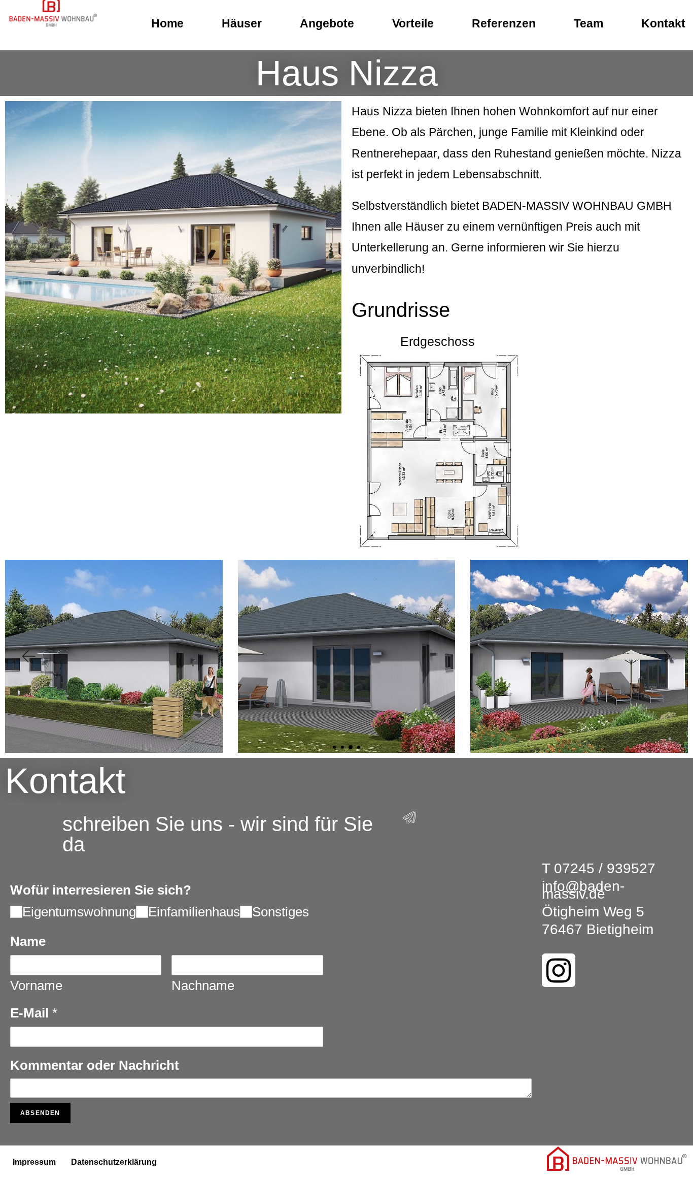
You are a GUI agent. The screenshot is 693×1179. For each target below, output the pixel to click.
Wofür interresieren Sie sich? (100, 890)
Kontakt (663, 23)
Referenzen (504, 23)
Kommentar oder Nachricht (94, 1065)
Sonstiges (280, 911)
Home (167, 23)
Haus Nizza (347, 73)
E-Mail (33, 1013)
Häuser (242, 23)
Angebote (327, 23)
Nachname (202, 985)
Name (28, 941)
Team (588, 23)
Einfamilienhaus (194, 911)
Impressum (34, 1162)
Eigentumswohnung (79, 911)
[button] (28, 656)
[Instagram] (558, 970)
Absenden (40, 1113)
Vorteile (413, 23)
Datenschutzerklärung (114, 1162)
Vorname (36, 985)
